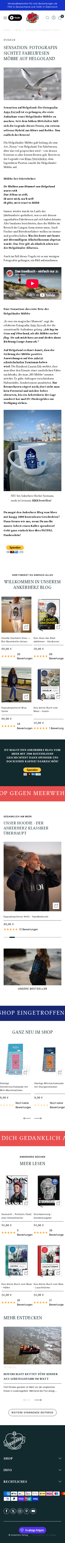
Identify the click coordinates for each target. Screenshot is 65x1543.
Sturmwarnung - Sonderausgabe (43, 1216)
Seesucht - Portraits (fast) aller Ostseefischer (16, 1216)
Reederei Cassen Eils (29, 366)
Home (7, 30)
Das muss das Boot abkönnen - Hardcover (46, 640)
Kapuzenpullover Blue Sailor (14, 709)
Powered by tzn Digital (44, 1535)
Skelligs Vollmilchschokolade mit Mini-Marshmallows (14, 1087)
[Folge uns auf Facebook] (6, 1511)
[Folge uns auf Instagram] (20, 1511)
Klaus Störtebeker (36, 159)
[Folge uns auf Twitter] (13, 1511)
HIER (35, 500)
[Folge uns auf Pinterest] (26, 1511)
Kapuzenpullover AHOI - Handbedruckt (26, 916)
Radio (17, 17)
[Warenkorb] (59, 17)
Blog (18, 30)
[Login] (53, 17)
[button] (27, 1118)
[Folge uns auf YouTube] (33, 1511)
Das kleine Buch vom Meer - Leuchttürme (49, 1286)
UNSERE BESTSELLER (32, 988)
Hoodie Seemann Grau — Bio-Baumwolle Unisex (15, 640)
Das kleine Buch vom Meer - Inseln (46, 709)
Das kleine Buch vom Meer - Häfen (16, 1286)
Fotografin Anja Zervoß (31, 325)
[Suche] (47, 17)
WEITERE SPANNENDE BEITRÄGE (32, 1412)
